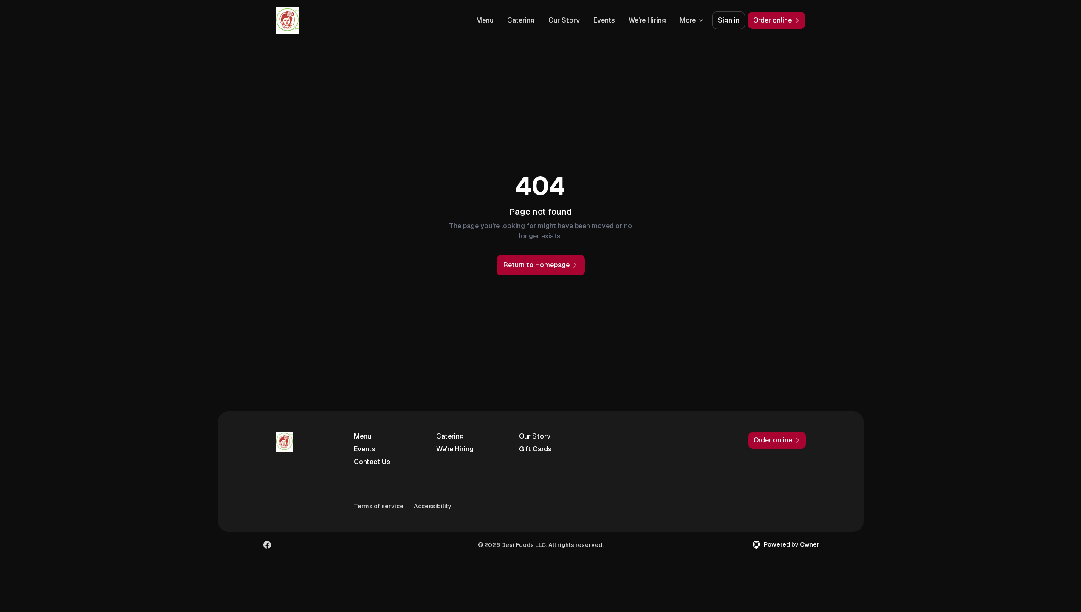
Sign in (728, 20)
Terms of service (379, 506)
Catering (521, 20)
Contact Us (372, 461)
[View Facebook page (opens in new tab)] (267, 545)
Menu (485, 20)
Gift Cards (535, 449)
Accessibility (433, 506)
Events (604, 20)
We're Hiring (647, 20)
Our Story (564, 20)
